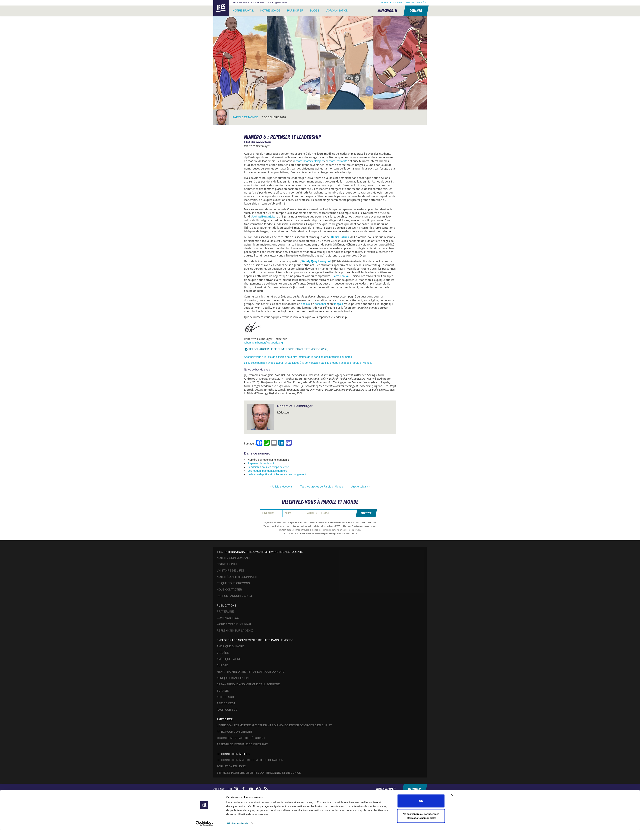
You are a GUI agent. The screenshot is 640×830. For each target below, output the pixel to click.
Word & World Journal (234, 624)
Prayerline (225, 611)
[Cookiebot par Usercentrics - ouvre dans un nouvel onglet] (204, 823)
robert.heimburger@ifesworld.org (263, 342)
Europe (222, 665)
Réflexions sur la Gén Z (235, 630)
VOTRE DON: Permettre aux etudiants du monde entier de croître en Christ (274, 725)
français (338, 303)
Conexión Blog (228, 617)
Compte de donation (391, 3)
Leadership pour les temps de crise (268, 467)
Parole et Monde (245, 117)
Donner (415, 10)
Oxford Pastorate (337, 161)
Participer (295, 10)
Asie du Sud (225, 697)
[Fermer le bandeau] (452, 795)
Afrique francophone (233, 678)
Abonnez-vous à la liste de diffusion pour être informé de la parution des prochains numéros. (298, 357)
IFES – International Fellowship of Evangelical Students (221, 8)
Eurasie (223, 690)
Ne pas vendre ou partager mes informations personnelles (421, 815)
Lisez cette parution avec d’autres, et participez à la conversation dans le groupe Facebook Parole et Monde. (308, 362)
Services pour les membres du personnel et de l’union (259, 772)
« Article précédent (281, 486)
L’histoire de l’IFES (230, 570)
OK (421, 801)
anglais (305, 303)
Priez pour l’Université (234, 731)
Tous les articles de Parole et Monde (321, 486)
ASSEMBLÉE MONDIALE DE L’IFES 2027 (242, 744)
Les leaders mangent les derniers (267, 470)
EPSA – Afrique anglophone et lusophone (248, 684)
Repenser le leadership (261, 463)
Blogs (314, 10)
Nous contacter (229, 589)
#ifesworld (387, 10)
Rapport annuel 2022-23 (234, 595)
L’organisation (337, 10)
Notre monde (270, 10)
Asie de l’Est (226, 703)
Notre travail (243, 10)
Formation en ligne (231, 766)
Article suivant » (360, 486)
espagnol (320, 303)
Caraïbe (223, 652)
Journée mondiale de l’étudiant (241, 738)
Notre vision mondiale (233, 557)
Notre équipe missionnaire (237, 577)
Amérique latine (229, 659)
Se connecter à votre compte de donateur (250, 760)
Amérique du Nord (230, 646)
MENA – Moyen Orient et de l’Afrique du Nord (250, 671)
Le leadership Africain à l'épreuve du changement (277, 474)
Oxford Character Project (309, 161)
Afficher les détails (237, 823)
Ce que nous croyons (233, 583)
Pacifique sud (227, 709)
